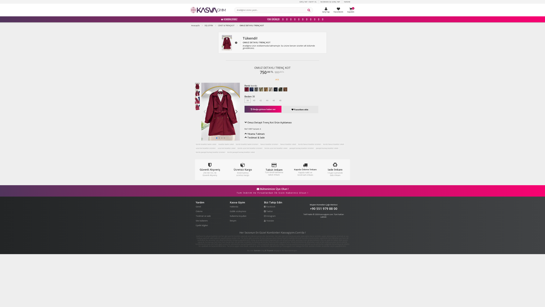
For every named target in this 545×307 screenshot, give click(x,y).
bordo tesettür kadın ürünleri (247, 144)
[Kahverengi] (285, 89)
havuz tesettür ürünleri (269, 144)
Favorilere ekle (301, 109)
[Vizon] (261, 89)
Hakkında (234, 206)
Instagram (271, 216)
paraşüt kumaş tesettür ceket (327, 148)
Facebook (270, 206)
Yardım (347, 2)
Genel (198, 206)
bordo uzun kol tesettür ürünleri (250, 148)
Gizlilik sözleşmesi (238, 211)
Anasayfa (195, 25)
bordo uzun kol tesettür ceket (276, 148)
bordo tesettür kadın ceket (206, 144)
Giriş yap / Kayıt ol (308, 2)
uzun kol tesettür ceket (226, 148)
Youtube (270, 220)
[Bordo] (247, 89)
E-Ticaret (269, 250)
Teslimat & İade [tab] (256, 137)
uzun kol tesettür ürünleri (206, 148)
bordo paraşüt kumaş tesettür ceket (241, 152)
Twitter (269, 211)
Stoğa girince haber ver (263, 109)
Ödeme (199, 211)
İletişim (233, 220)
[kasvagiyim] (208, 10)
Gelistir (257, 250)
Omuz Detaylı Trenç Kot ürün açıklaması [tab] (269, 122)
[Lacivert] (251, 89)
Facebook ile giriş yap (330, 2)
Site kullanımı (202, 220)
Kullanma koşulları (238, 216)
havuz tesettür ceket (288, 144)
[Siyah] (275, 89)
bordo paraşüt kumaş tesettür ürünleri (210, 152)
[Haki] (280, 89)
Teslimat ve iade (203, 216)
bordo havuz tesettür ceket (333, 144)
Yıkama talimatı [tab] (256, 133)
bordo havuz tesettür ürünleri (309, 144)
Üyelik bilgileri (202, 225)
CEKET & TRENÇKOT (226, 25)
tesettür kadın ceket (226, 144)
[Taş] (271, 89)
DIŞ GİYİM (209, 25)
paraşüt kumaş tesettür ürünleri (302, 148)
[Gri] (256, 89)
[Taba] (266, 89)
